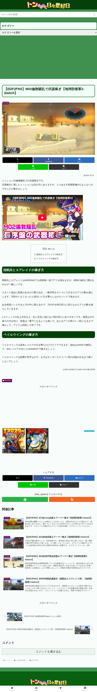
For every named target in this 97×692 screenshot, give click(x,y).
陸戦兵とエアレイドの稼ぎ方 (49, 254)
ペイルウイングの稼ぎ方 (47, 258)
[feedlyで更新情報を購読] (25, 499)
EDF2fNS (8, 380)
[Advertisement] (48, 57)
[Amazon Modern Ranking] (89, 430)
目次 (45, 248)
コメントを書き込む (49, 651)
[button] (94, 14)
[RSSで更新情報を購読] (72, 499)
